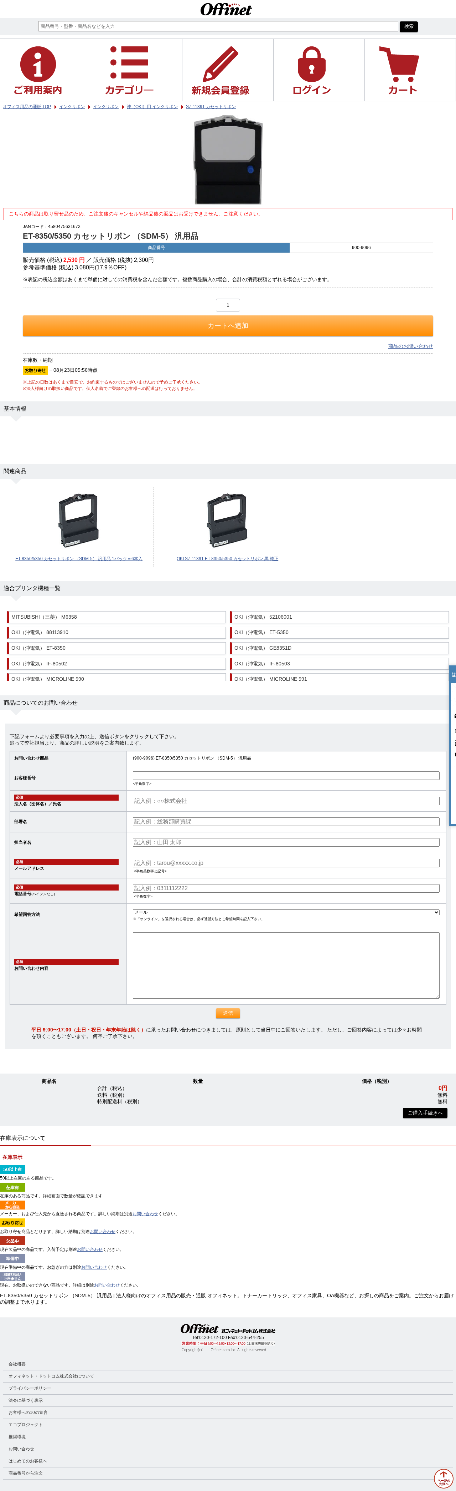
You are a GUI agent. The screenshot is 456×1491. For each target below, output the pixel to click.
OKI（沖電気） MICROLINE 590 (47, 679)
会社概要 (17, 1363)
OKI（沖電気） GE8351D (262, 648)
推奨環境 (17, 1436)
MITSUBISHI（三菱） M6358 (44, 617)
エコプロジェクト (26, 1424)
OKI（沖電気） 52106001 (263, 617)
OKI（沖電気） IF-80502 (39, 663)
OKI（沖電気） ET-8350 (38, 648)
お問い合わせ (145, 1214)
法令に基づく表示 (26, 1400)
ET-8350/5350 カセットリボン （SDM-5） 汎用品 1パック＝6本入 (78, 558)
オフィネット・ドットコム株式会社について (51, 1376)
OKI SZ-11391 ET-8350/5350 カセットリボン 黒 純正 (227, 558)
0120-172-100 (213, 1337)
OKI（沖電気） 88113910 (39, 632)
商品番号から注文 (26, 1473)
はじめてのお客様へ (28, 1461)
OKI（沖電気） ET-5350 (261, 632)
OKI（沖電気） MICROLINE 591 (270, 679)
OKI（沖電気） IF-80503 (262, 663)
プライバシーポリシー (30, 1388)
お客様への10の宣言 (28, 1412)
